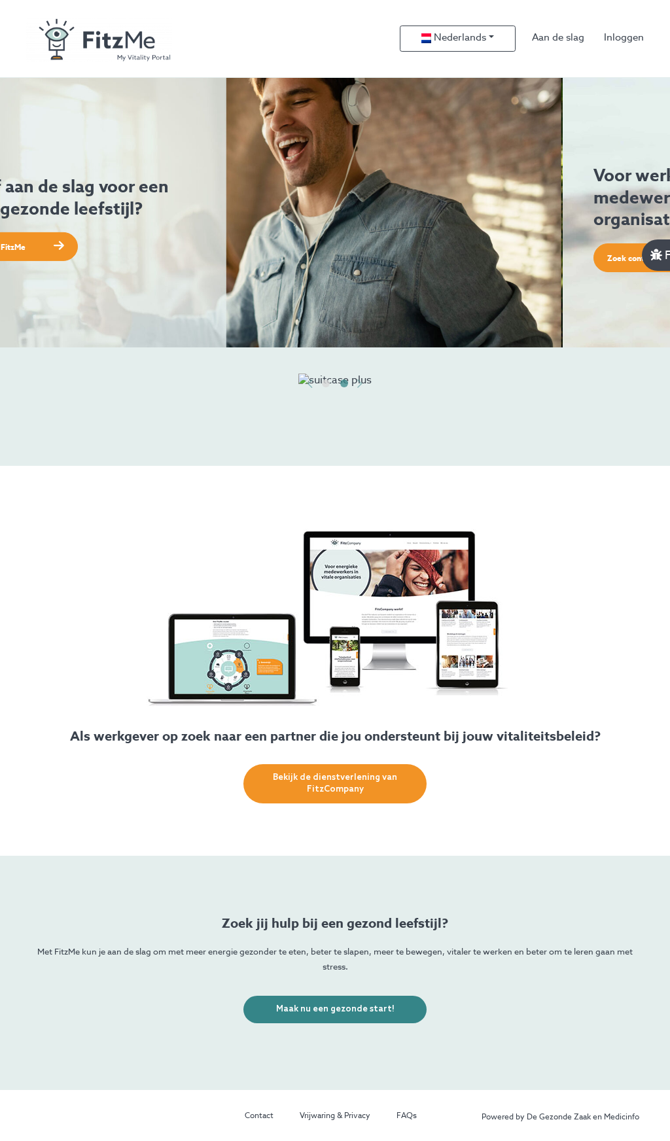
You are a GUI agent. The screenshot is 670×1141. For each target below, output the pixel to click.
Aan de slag (558, 38)
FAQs (407, 1116)
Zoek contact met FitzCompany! (104, 259)
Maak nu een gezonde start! (335, 1009)
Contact (259, 1116)
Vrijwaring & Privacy (335, 1116)
